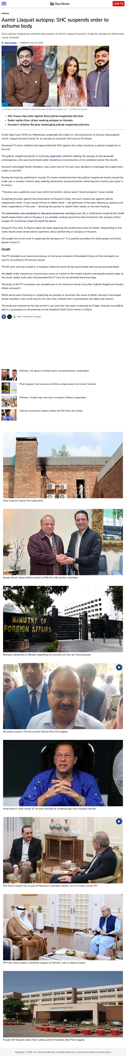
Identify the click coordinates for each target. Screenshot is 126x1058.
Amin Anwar (11, 43)
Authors (93, 1052)
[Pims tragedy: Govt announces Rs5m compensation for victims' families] (9, 388)
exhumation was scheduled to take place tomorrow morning (40, 213)
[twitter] (9, 316)
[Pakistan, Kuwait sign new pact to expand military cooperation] (9, 401)
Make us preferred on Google (29, 317)
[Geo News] (60, 3)
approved (55, 156)
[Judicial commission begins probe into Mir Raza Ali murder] (9, 415)
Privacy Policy (104, 1052)
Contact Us (82, 1052)
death (9, 273)
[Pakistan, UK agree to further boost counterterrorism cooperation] (9, 375)
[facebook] (4, 316)
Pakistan (5, 13)
